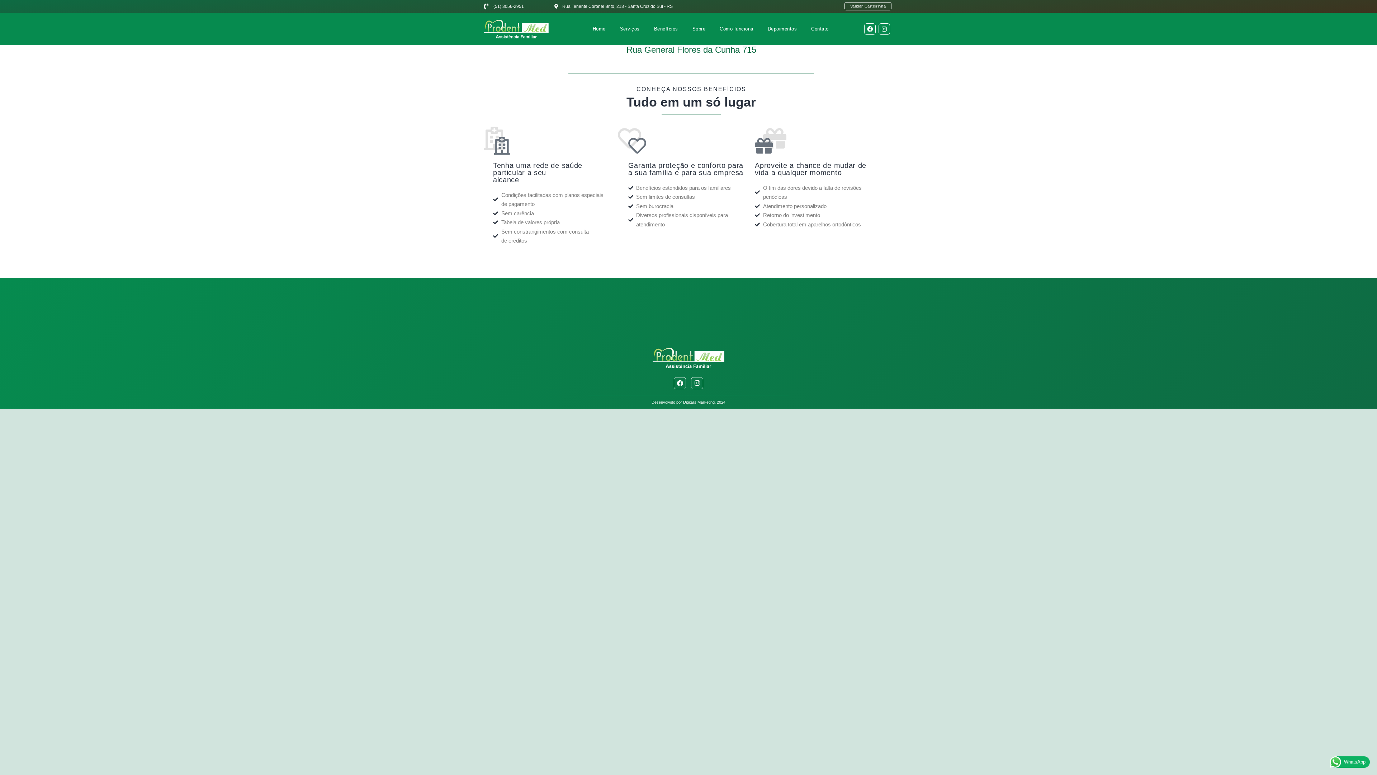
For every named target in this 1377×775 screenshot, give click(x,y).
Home (599, 29)
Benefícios (666, 29)
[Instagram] (884, 29)
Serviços (630, 29)
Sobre (699, 29)
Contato (820, 29)
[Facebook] (870, 29)
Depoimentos (782, 29)
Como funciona (736, 29)
